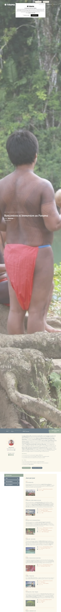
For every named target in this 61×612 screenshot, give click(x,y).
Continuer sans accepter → (42, 4)
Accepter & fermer (34, 15)
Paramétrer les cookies (26, 15)
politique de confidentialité (31, 12)
